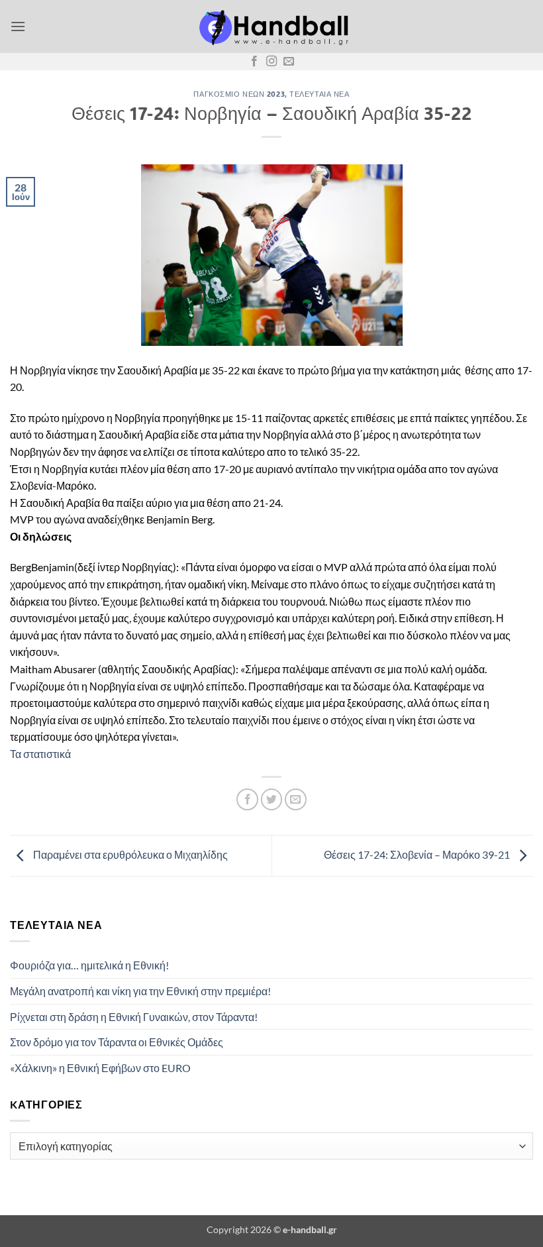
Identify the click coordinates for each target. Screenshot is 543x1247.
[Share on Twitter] (272, 799)
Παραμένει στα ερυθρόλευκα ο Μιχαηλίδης (129, 854)
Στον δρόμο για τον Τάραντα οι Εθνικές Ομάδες (116, 1042)
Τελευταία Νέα (319, 94)
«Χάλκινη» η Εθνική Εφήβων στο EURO (100, 1067)
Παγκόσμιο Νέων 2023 (239, 94)
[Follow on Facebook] (254, 62)
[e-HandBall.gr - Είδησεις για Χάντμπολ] (271, 27)
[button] (18, 26)
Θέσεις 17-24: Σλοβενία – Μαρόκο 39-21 (418, 854)
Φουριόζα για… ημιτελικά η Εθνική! (89, 965)
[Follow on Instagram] (271, 62)
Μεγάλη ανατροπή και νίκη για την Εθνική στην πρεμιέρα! (140, 991)
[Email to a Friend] (296, 799)
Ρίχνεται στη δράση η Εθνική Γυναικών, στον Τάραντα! (134, 1016)
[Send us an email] (288, 62)
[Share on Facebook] (247, 799)
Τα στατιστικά (40, 753)
